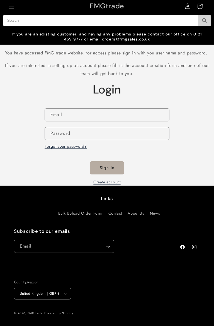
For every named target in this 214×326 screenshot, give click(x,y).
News (155, 213)
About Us (136, 213)
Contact (115, 213)
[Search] (204, 20)
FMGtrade (35, 313)
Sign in (107, 168)
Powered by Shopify (58, 313)
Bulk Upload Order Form (80, 213)
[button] (12, 6)
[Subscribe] (108, 246)
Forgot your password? (66, 146)
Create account (106, 182)
